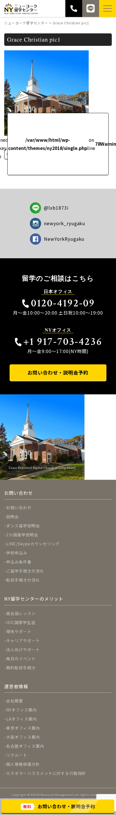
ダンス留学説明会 (23, 525)
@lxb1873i (56, 207)
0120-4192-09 (63, 303)
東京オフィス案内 (23, 728)
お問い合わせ (19, 507)
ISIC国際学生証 (20, 622)
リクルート (16, 755)
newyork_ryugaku (64, 223)
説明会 (12, 516)
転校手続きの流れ (23, 580)
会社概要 (14, 701)
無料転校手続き (21, 667)
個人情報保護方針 (23, 764)
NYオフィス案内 (21, 710)
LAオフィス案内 (21, 719)
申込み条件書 (19, 562)
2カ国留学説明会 (22, 534)
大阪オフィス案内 (23, 737)
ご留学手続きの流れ (25, 571)
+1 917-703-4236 (62, 342)
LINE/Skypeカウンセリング (33, 544)
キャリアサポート (23, 640)
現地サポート (19, 631)
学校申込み (16, 553)
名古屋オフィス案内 (25, 746)
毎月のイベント (21, 658)
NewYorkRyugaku (64, 238)
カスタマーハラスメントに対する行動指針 (46, 773)
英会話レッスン (21, 613)
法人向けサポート (23, 649)
